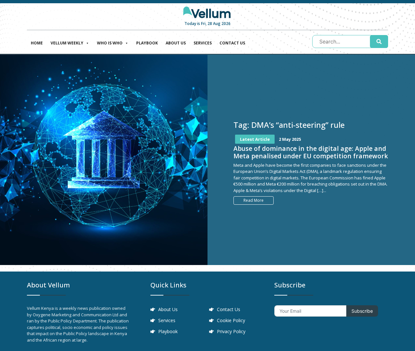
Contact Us (232, 43)
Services (203, 43)
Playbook (147, 43)
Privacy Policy (231, 331)
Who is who (110, 43)
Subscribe (362, 311)
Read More (253, 200)
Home (37, 43)
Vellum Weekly (67, 43)
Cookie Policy (231, 320)
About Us (176, 43)
